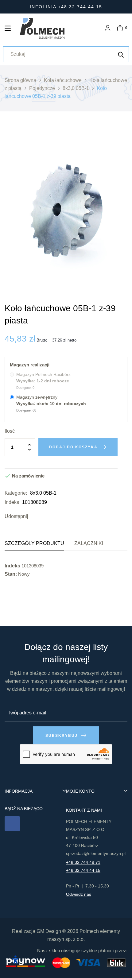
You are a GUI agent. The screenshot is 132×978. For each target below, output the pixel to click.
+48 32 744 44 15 (83, 870)
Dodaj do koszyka (73, 447)
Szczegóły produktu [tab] (34, 543)
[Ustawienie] (108, 28)
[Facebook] (12, 823)
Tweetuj (44, 516)
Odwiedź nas (78, 894)
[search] (121, 54)
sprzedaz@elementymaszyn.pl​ (96, 853)
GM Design (49, 931)
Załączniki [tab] (88, 543)
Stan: (11, 574)
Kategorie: (16, 493)
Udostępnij (34, 516)
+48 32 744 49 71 (83, 862)
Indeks (12, 502)
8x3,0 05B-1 (43, 493)
